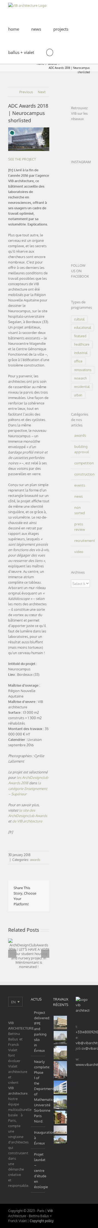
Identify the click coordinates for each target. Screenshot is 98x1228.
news (78, 496)
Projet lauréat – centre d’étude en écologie (38, 1170)
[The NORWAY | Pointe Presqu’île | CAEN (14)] (60, 1037)
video (78, 551)
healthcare (82, 344)
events (79, 485)
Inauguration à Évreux (38, 1137)
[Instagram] (82, 129)
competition (80, 463)
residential (82, 387)
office (78, 361)
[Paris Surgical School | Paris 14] (60, 1117)
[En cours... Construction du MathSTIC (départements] (80, 210)
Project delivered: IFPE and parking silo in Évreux (38, 1031)
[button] (49, 52)
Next (42, 92)
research (80, 378)
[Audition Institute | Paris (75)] (60, 1070)
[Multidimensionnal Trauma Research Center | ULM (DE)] (60, 1140)
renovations (82, 370)
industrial (80, 353)
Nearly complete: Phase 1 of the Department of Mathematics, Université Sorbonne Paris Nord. (38, 1091)
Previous (26, 92)
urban (78, 395)
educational (82, 328)
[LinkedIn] (73, 129)
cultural (79, 319)
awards (35, 860)
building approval (80, 449)
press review (79, 527)
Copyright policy (42, 1221)
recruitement (80, 540)
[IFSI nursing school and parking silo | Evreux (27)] (60, 1052)
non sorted (79, 510)
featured (80, 336)
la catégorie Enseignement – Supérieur (27, 788)
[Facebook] (73, 140)
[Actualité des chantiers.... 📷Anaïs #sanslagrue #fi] (80, 244)
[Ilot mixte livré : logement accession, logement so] (80, 189)
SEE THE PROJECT (22, 159)
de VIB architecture (27, 821)
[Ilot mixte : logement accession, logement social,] (80, 177)
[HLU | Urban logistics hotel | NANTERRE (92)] (60, 1087)
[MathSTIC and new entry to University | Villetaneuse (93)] (60, 1102)
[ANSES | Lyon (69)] (60, 1130)
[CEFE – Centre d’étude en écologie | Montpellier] (60, 1022)
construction (80, 474)
